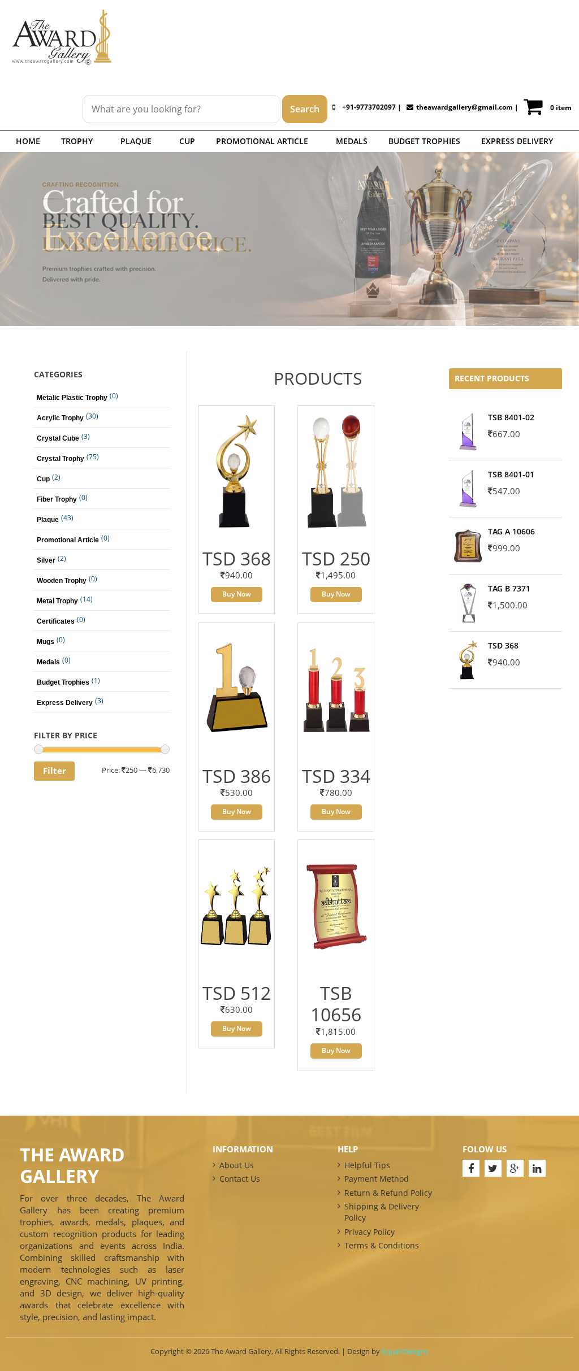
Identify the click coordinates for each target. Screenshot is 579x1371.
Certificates (56, 621)
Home (28, 141)
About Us (236, 1165)
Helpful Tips (367, 1165)
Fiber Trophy (57, 499)
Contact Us (239, 1178)
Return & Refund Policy (388, 1192)
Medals (352, 141)
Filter (54, 770)
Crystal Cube (58, 438)
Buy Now (236, 594)
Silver (46, 560)
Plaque (136, 141)
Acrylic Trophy (60, 418)
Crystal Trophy (60, 459)
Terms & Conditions (381, 1245)
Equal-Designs (405, 1351)
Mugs (45, 642)
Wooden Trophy (62, 581)
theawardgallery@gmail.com (464, 107)
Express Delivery (517, 141)
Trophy (77, 141)
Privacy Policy (369, 1231)
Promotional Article (262, 141)
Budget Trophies (424, 141)
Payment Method (376, 1178)
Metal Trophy (57, 601)
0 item (561, 107)
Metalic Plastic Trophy (72, 398)
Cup (187, 141)
